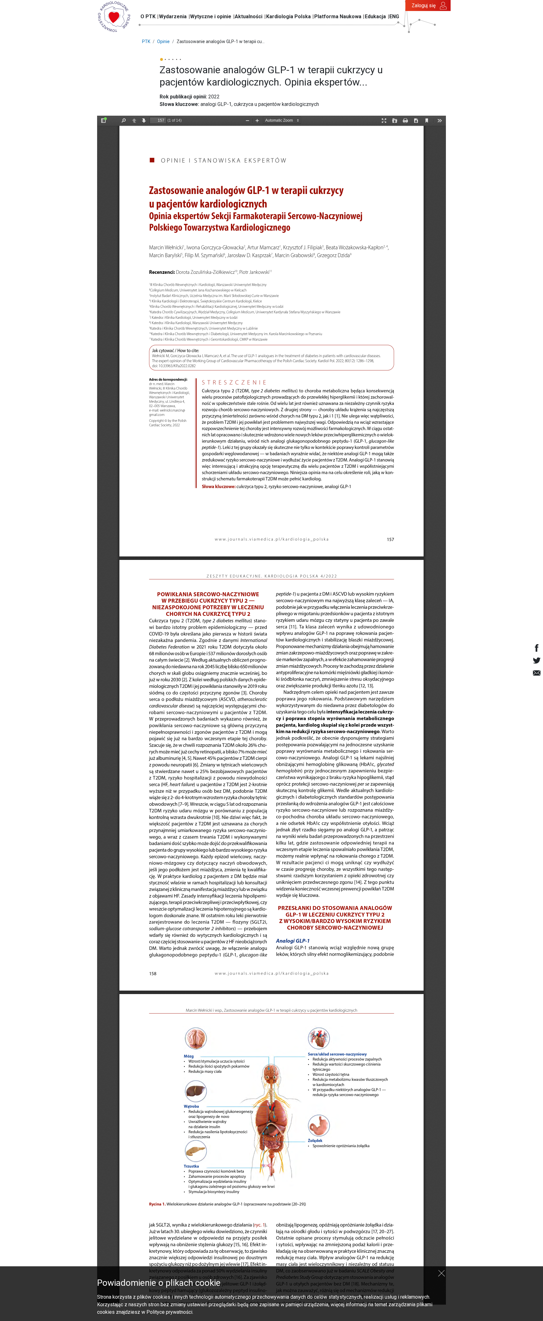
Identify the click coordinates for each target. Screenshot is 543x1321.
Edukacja (375, 16)
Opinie (163, 41)
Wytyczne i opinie (210, 16)
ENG (394, 16)
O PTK (148, 16)
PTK (146, 41)
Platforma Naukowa (337, 16)
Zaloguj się (424, 5)
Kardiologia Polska (288, 16)
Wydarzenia (173, 16)
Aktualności (248, 16)
